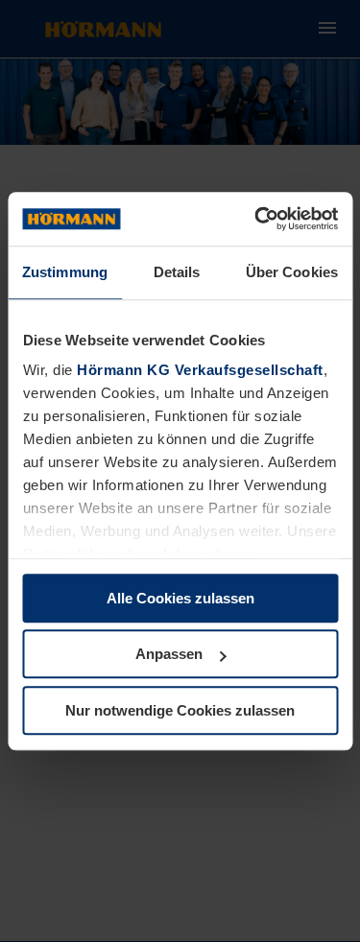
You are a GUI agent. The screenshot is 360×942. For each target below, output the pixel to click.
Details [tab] (177, 272)
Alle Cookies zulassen (180, 598)
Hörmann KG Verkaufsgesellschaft (200, 370)
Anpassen (169, 654)
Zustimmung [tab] (65, 272)
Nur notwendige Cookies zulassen (180, 710)
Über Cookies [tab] (292, 272)
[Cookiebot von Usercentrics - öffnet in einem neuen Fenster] (256, 218)
